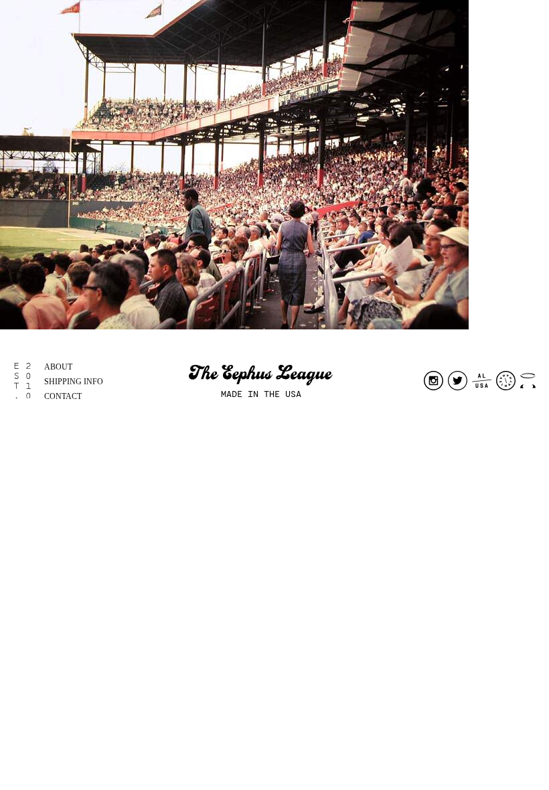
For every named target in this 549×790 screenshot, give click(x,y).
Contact (63, 396)
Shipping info (73, 381)
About (58, 367)
